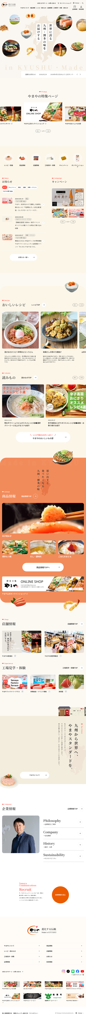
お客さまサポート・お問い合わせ (46, 3)
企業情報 (74, 9)
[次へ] (80, 74)
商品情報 (32, 8)
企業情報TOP (73, 808)
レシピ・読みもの (41, 8)
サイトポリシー (33, 1013)
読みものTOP (26, 377)
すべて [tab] (5, 187)
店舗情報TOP (73, 624)
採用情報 (81, 9)
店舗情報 (49, 8)
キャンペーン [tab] (12, 187)
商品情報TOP (26, 496)
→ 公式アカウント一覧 (77, 975)
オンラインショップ (65, 3)
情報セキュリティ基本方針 (20, 1013)
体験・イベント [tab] (32, 187)
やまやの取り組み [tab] (8, 191)
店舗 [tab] (24, 187)
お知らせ (65, 8)
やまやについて (24, 8)
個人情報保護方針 (7, 1013)
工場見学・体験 (57, 8)
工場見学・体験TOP (70, 668)
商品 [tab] (19, 187)
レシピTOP (35, 305)
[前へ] (77, 74)
